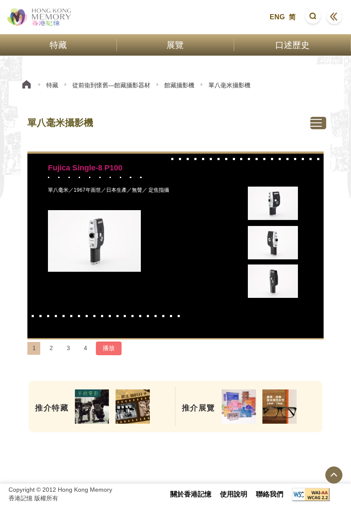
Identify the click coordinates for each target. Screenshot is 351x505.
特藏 (52, 85)
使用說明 (233, 494)
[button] (313, 17)
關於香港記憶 (190, 494)
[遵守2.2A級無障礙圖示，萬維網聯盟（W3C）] (311, 494)
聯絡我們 (269, 494)
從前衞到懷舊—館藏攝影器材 (111, 85)
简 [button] (292, 17)
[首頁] (26, 85)
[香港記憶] (39, 17)
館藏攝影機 (179, 85)
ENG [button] (277, 17)
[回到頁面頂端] (333, 475)
